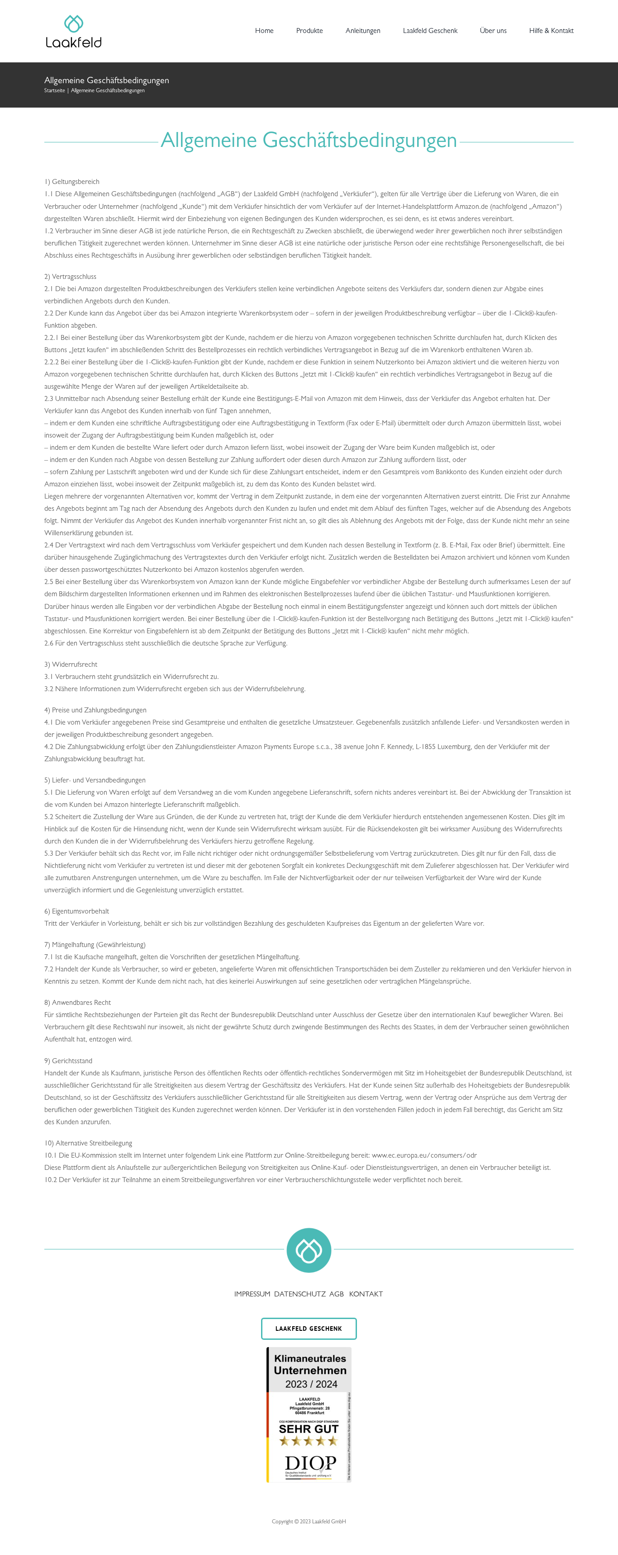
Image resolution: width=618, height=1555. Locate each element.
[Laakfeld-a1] (73, 15)
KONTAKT (366, 1295)
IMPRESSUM (253, 1295)
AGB (336, 1295)
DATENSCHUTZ (301, 1295)
